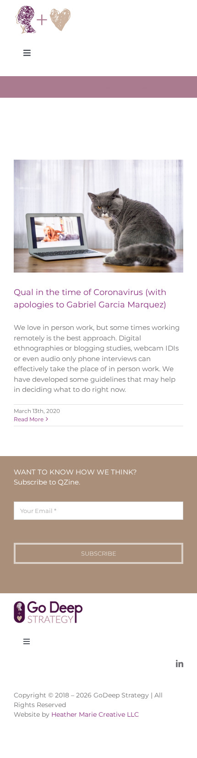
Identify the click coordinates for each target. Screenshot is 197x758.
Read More (29, 419)
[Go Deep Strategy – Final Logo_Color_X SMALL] (48, 604)
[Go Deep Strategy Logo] (43, 8)
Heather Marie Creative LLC (95, 714)
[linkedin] (179, 663)
